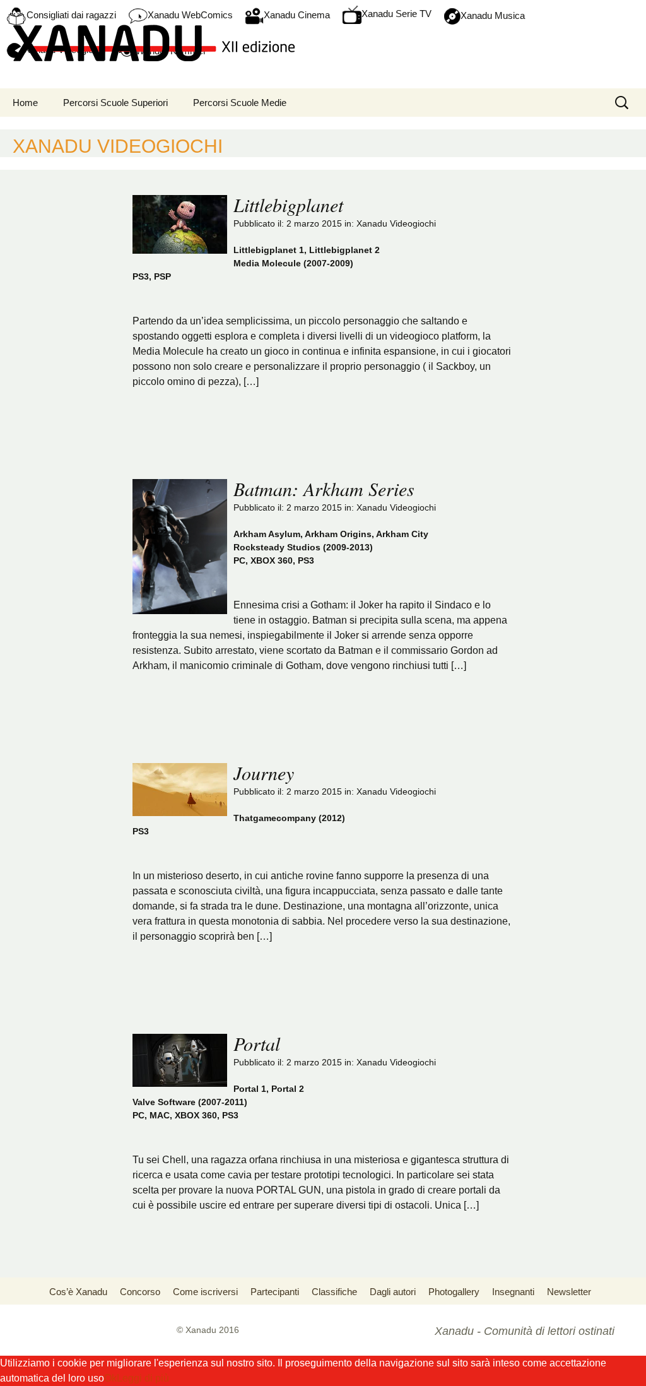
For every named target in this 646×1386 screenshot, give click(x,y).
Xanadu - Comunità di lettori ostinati (524, 1331)
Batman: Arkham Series (323, 488)
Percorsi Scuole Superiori (115, 102)
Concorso (140, 1291)
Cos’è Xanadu (78, 1291)
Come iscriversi (205, 1291)
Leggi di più (143, 1378)
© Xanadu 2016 (208, 1330)
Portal (256, 1043)
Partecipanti (274, 1291)
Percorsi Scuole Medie (239, 102)
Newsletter (569, 1291)
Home (25, 102)
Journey (263, 772)
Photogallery (453, 1291)
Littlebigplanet (288, 204)
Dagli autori (393, 1291)
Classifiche (334, 1291)
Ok (110, 1378)
